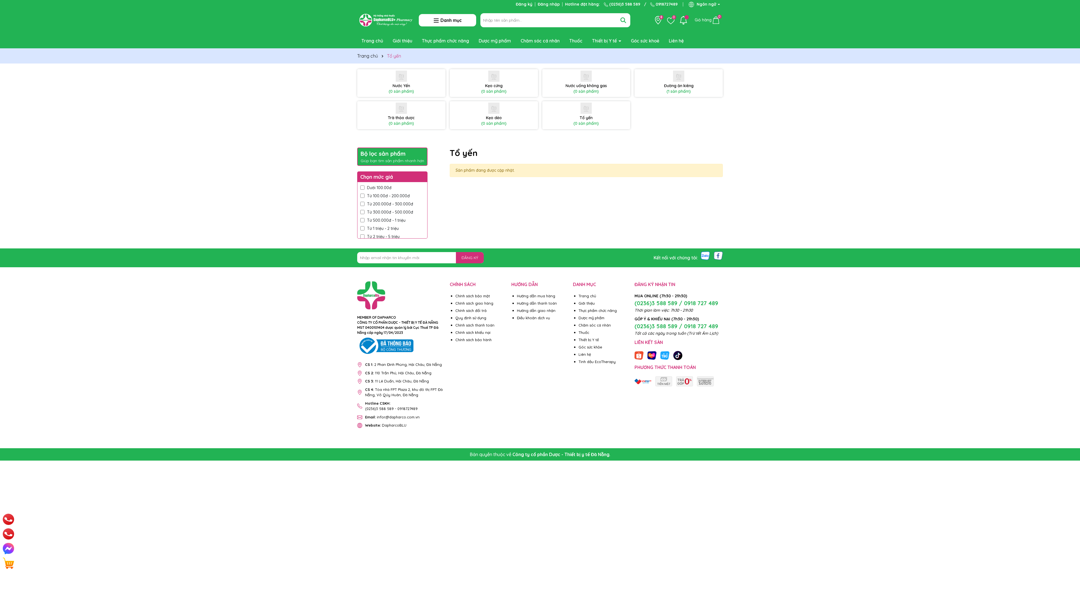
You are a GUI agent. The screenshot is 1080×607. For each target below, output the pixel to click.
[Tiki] (664, 355)
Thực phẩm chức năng (445, 41)
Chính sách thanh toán (474, 325)
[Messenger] (8, 548)
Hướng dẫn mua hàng (536, 296)
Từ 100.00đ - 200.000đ (388, 195)
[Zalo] (705, 255)
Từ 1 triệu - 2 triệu (383, 228)
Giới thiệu (402, 41)
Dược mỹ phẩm (495, 41)
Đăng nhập (549, 4)
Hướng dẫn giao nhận (536, 310)
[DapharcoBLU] (642, 381)
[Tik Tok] (677, 355)
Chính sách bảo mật (472, 296)
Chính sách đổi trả (471, 310)
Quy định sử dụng (470, 318)
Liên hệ (676, 41)
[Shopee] (639, 355)
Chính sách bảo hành (473, 340)
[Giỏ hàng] (8, 563)
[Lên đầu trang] (1068, 573)
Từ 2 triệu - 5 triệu (383, 236)
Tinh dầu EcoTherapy (597, 361)
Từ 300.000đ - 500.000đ (390, 212)
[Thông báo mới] (683, 20)
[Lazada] (651, 355)
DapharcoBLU (385, 425)
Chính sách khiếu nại (472, 332)
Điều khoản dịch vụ (533, 318)
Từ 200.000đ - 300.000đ (390, 204)
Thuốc (575, 41)
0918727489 (666, 4)
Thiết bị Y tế (605, 41)
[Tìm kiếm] (623, 20)
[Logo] (386, 19)
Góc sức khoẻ (645, 41)
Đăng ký (524, 4)
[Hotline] (8, 519)
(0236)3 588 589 (624, 4)
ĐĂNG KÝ (470, 257)
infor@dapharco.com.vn (392, 417)
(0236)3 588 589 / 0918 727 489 (676, 303)
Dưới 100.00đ (379, 187)
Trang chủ (372, 41)
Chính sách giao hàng (474, 303)
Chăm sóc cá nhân (540, 41)
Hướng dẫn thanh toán (537, 303)
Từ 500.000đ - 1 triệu (386, 220)
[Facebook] (718, 255)
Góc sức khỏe (590, 347)
